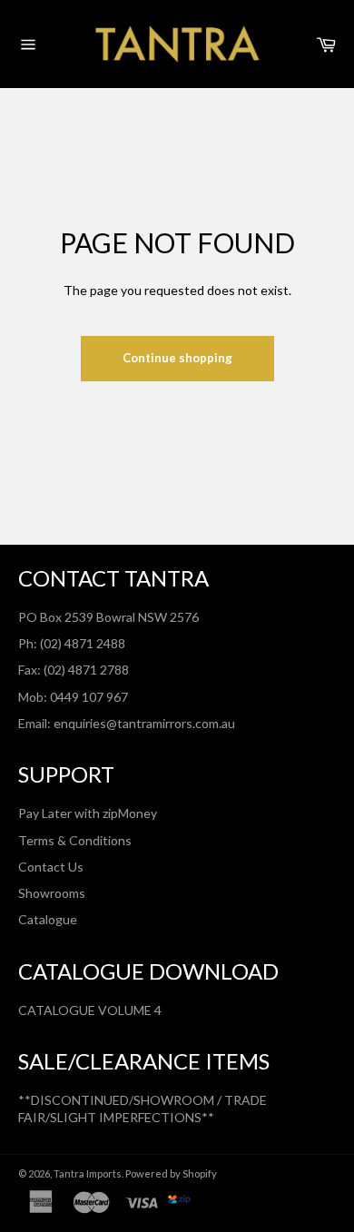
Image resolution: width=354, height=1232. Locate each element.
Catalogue (47, 919)
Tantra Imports (88, 1173)
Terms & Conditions (75, 840)
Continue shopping (177, 357)
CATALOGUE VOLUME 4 (90, 1010)
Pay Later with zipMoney (87, 813)
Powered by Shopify (171, 1173)
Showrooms (51, 893)
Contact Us (51, 866)
